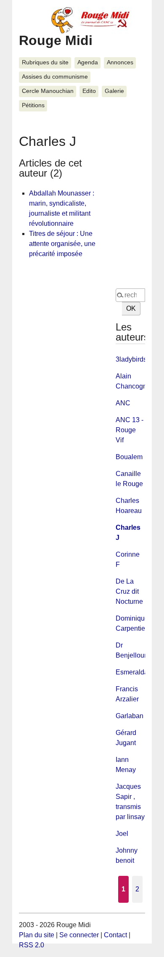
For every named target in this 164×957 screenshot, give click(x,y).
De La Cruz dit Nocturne (129, 591)
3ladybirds (131, 359)
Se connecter (79, 934)
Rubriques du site (45, 62)
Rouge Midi (56, 40)
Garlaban (129, 715)
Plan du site (36, 934)
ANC (123, 403)
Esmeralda (132, 672)
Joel (122, 833)
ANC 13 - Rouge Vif (129, 430)
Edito (89, 91)
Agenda (87, 62)
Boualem (129, 456)
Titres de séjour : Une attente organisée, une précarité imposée (62, 243)
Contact (115, 934)
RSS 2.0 (31, 945)
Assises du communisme (55, 77)
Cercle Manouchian (48, 91)
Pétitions (33, 105)
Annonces (120, 62)
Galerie (114, 91)
